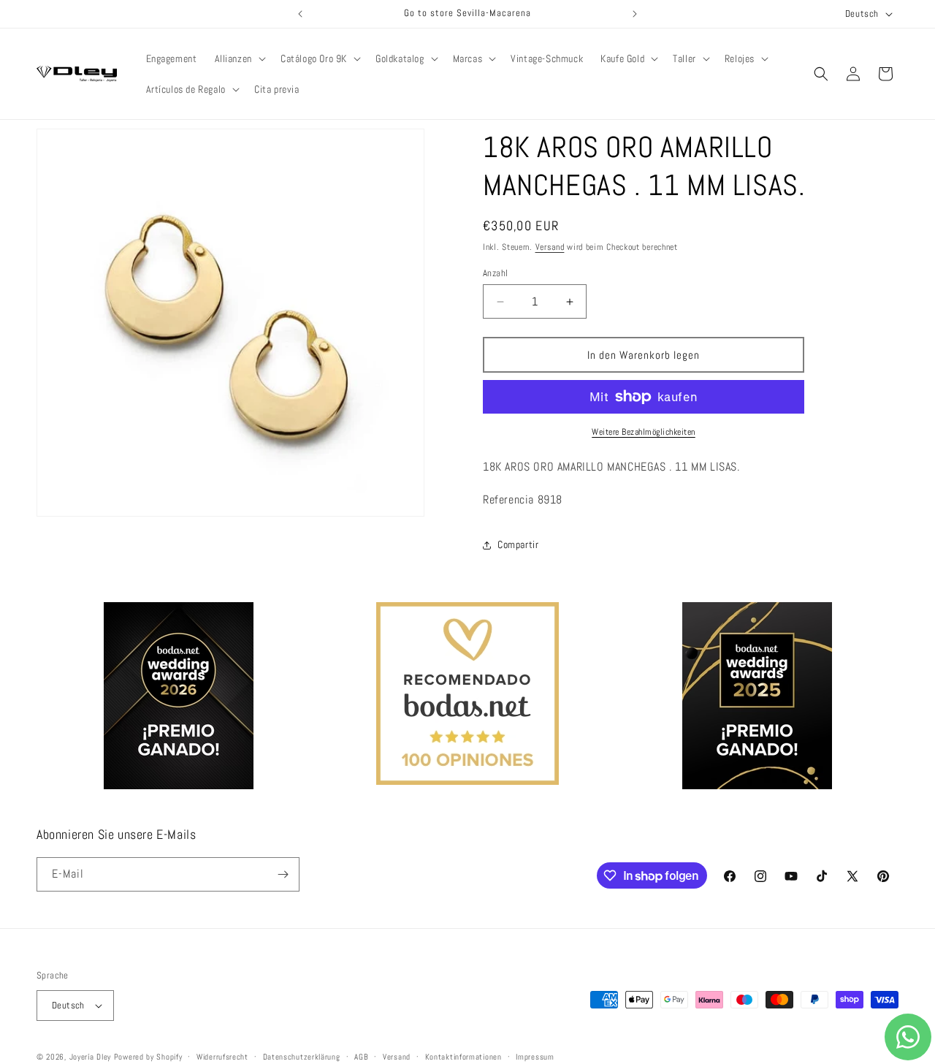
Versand (550, 247)
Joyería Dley (90, 1057)
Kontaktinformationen (463, 1056)
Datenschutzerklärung (301, 1056)
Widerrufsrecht (222, 1056)
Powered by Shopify (148, 1057)
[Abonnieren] (283, 874)
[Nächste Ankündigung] (635, 14)
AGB (361, 1056)
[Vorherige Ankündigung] (300, 14)
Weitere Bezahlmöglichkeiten (643, 432)
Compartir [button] (517, 544)
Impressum (535, 1056)
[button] (239, 58)
